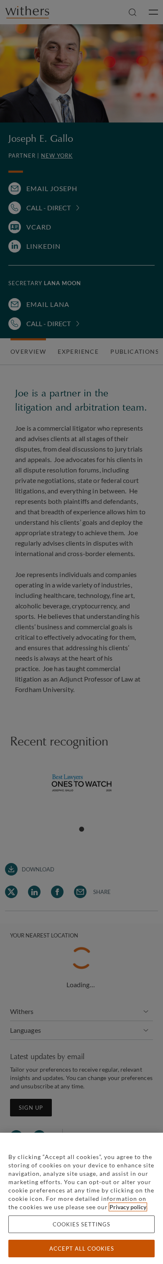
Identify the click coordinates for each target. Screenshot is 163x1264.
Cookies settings (81, 1224)
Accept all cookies (81, 1248)
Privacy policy (128, 1206)
